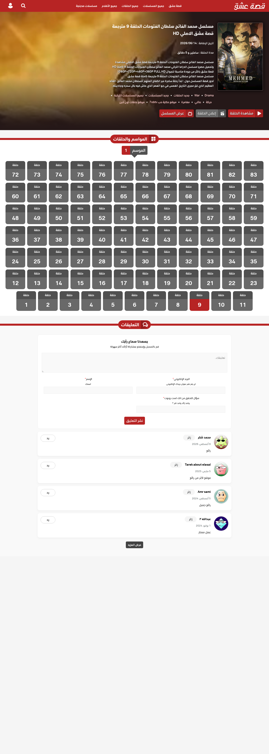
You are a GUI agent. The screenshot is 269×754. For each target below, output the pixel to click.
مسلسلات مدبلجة (86, 6)
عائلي (198, 102)
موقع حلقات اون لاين (132, 102)
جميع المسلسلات (153, 6)
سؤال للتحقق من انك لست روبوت (181, 398)
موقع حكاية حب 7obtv (162, 102)
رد (48, 438)
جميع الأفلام (109, 6)
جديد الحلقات (181, 95)
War (197, 95)
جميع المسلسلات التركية (129, 95)
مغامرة (185, 102)
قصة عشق (175, 6)
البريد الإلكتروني (181, 379)
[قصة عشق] (249, 6)
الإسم (88, 379)
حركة (209, 102)
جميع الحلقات (130, 6)
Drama (209, 95)
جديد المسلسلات (158, 95)
